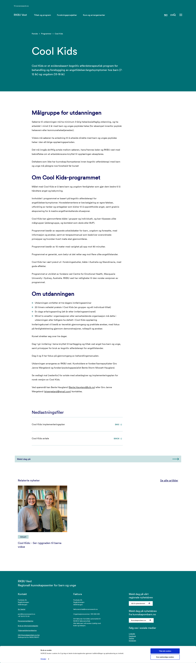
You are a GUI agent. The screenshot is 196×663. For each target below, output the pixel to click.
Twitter (131, 638)
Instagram (132, 641)
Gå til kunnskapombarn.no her (29, 635)
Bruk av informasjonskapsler (28, 626)
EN (171, 15)
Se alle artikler (169, 480)
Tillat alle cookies (165, 651)
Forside (35, 33)
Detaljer (43, 659)
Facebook (132, 636)
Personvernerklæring (25, 621)
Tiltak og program (42, 15)
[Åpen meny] (180, 15)
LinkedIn (132, 634)
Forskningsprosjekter (67, 15)
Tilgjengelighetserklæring (27, 630)
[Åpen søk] (174, 15)
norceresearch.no (22, 6)
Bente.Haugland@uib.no (82, 387)
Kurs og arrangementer (94, 15)
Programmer (46, 33)
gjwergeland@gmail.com (57, 391)
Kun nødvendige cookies (165, 657)
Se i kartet (21, 609)
